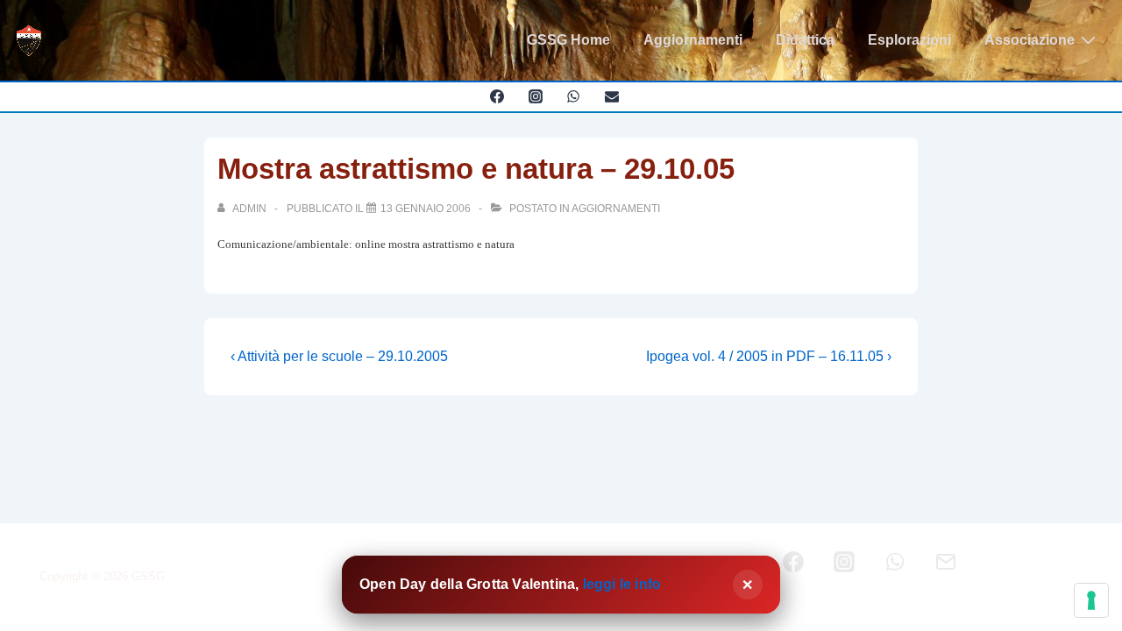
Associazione (1029, 39)
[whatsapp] (573, 96)
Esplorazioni (909, 39)
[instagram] (535, 96)
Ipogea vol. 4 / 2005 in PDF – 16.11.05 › (768, 356)
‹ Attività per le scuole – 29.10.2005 (339, 356)
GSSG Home (568, 39)
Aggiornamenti (692, 39)
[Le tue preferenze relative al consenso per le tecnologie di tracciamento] (1091, 600)
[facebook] (496, 96)
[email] (612, 96)
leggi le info (622, 584)
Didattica (805, 39)
